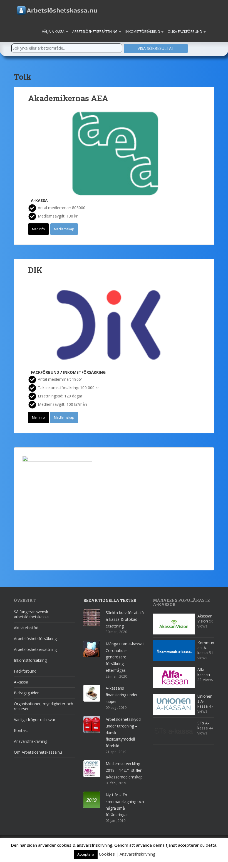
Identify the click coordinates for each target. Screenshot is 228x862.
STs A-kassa (203, 725)
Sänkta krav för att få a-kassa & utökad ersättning (125, 619)
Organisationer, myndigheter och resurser (43, 706)
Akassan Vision (204, 618)
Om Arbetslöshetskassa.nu (38, 752)
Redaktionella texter (109, 600)
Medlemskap (64, 229)
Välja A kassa (53, 31)
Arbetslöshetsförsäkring (35, 638)
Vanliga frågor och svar (34, 719)
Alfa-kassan (203, 672)
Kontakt (21, 730)
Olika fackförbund (185, 31)
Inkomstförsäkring (143, 31)
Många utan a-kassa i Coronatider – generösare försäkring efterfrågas (125, 657)
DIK (35, 270)
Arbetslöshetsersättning (95, 31)
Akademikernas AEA (68, 98)
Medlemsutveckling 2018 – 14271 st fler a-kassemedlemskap (124, 770)
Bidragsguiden (26, 692)
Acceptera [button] (85, 854)
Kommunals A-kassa (205, 647)
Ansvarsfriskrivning (30, 741)
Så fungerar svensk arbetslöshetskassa (31, 614)
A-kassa (39, 200)
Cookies (107, 854)
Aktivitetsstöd (26, 627)
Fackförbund (45, 372)
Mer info (38, 229)
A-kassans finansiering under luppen (122, 694)
